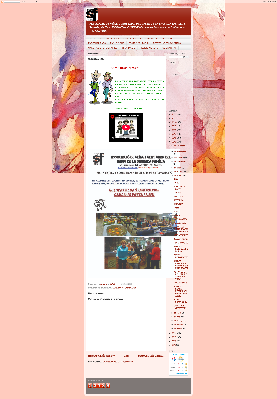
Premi (176, 207)
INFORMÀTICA (180, 219)
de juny (178, 175)
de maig (178, 312)
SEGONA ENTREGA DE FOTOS (181, 249)
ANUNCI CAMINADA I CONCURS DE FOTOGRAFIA (181, 264)
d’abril (177, 316)
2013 (174, 337)
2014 (174, 333)
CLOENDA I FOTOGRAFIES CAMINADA (181, 229)
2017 (174, 134)
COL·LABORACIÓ (149, 38)
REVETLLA (179, 200)
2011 (174, 345)
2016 (174, 137)
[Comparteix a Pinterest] (130, 284)
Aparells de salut (179, 187)
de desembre (180, 145)
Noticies (177, 192)
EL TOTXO (167, 38)
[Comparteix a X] (126, 284)
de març (178, 320)
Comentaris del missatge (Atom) (118, 361)
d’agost (178, 167)
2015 (174, 141)
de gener (178, 328)
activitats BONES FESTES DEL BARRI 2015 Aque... (180, 291)
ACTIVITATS (95, 38)
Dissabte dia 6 (180, 282)
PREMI (177, 211)
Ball (176, 179)
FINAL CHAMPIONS (180, 300)
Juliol (176, 182)
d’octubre (178, 157)
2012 (174, 341)
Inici (126, 356)
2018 (174, 130)
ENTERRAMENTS (97, 43)
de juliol (178, 171)
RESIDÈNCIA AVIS (149, 48)
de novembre (180, 151)
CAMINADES (129, 38)
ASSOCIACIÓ (112, 38)
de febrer (179, 324)
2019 (174, 126)
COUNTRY (178, 204)
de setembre (180, 161)
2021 (174, 118)
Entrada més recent (101, 356)
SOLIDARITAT (169, 48)
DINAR (177, 215)
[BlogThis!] (124, 284)
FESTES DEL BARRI (139, 43)
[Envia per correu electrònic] (122, 284)
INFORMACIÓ (128, 48)
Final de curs (180, 223)
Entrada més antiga (151, 356)
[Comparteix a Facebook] (128, 284)
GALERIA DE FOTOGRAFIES (102, 48)
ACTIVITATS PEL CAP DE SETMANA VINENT (180, 275)
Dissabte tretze (181, 239)
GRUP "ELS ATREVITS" (180, 306)
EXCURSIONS (117, 43)
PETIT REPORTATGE (181, 256)
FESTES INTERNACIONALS (167, 43)
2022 (174, 114)
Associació (178, 196)
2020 (174, 122)
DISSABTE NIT (181, 235)
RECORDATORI (181, 242)
